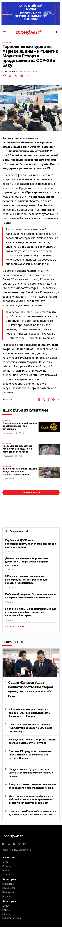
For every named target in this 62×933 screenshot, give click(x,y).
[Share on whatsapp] (15, 75)
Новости (6, 42)
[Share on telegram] (21, 75)
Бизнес (6, 896)
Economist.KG (8, 71)
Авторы (6, 870)
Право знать (8, 888)
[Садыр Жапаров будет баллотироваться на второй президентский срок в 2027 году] (31, 663)
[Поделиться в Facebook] (4, 75)
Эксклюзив (8, 884)
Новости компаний (12, 918)
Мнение (6, 914)
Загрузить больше (31, 492)
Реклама (6, 866)
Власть (6, 910)
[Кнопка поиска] (56, 32)
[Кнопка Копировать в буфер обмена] (26, 75)
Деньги (6, 906)
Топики (6, 874)
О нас (5, 862)
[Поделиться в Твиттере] (10, 75)
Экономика (8, 892)
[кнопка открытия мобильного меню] (4, 32)
